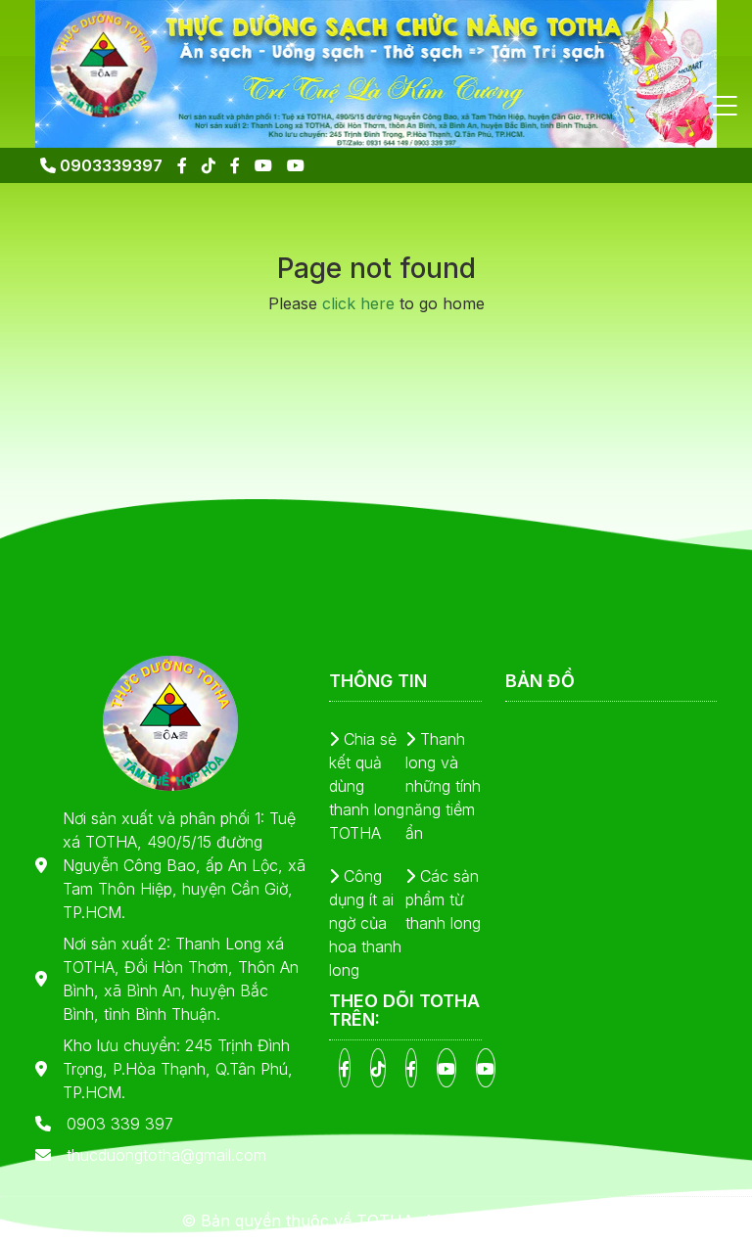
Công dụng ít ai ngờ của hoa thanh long (365, 923)
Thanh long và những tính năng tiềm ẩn (443, 786)
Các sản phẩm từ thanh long (443, 899)
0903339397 (109, 165)
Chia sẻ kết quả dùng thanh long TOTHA (366, 786)
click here (358, 303)
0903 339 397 (120, 1123)
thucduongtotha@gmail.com (166, 1155)
